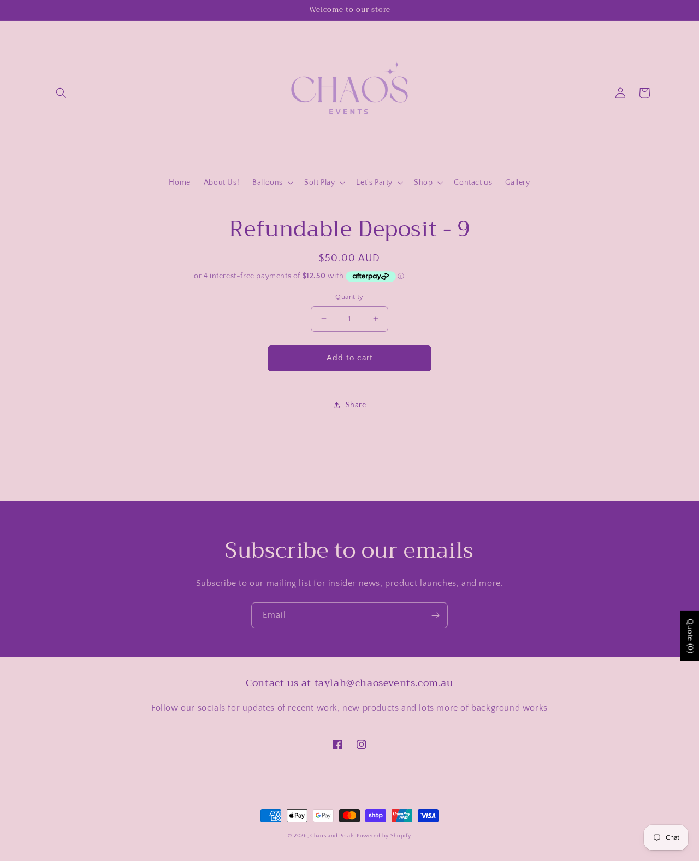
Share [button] (356, 405)
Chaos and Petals (332, 836)
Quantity (349, 297)
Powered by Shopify (384, 836)
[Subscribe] (435, 615)
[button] (61, 93)
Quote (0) (689, 636)
